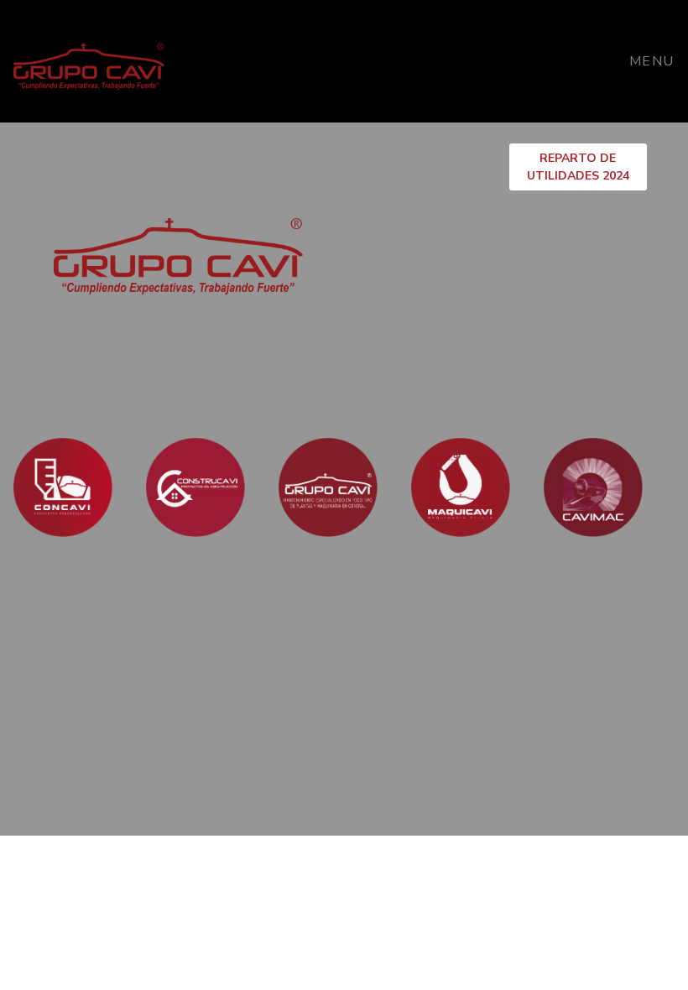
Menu (652, 61)
